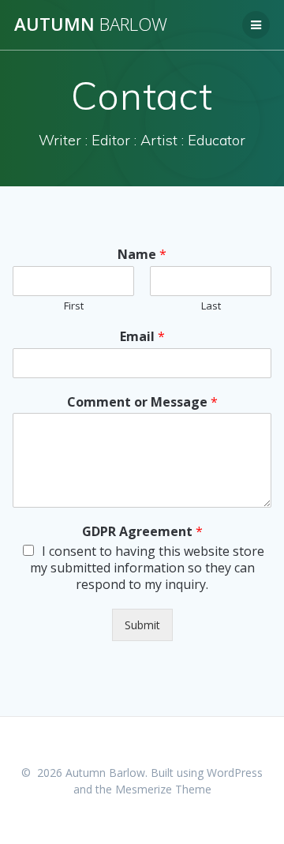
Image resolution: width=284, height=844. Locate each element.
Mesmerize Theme (163, 789)
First (74, 306)
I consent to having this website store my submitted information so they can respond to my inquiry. (147, 567)
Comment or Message (142, 402)
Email (142, 336)
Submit (142, 624)
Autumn (90, 24)
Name (142, 254)
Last (211, 306)
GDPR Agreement (142, 531)
